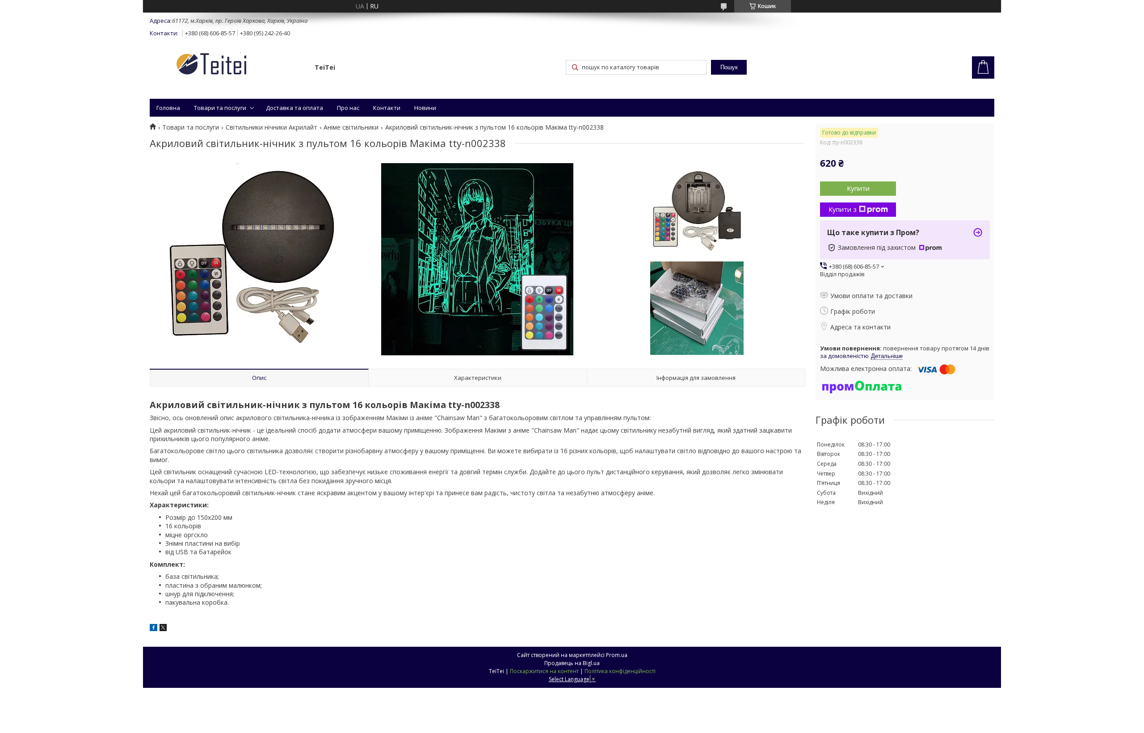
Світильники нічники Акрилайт (271, 127)
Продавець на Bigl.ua (572, 663)
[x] (163, 628)
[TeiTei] (228, 65)
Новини (425, 108)
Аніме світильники (351, 127)
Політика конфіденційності (620, 671)
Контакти (386, 108)
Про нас (348, 108)
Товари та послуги (220, 108)
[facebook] (153, 628)
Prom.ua (616, 655)
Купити (858, 188)
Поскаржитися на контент (544, 671)
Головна (168, 108)
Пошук (729, 67)
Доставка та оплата (294, 108)
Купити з (843, 209)
